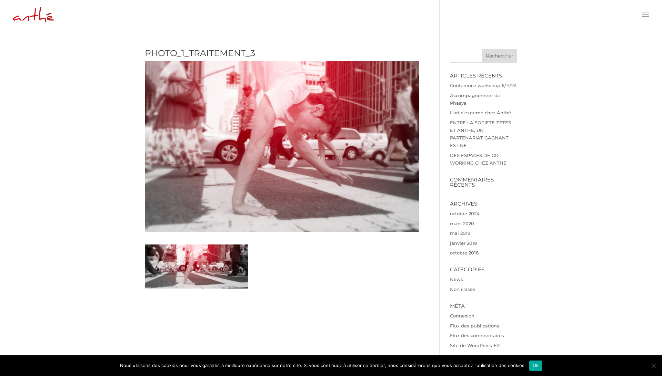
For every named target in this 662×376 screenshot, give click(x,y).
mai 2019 (460, 233)
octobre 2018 (464, 252)
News (456, 279)
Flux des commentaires (477, 335)
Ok (536, 365)
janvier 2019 (463, 243)
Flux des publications (474, 325)
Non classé (462, 289)
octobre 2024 (465, 213)
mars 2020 (462, 223)
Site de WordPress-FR (475, 345)
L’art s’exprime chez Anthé (480, 112)
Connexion (462, 315)
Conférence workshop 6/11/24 (483, 85)
